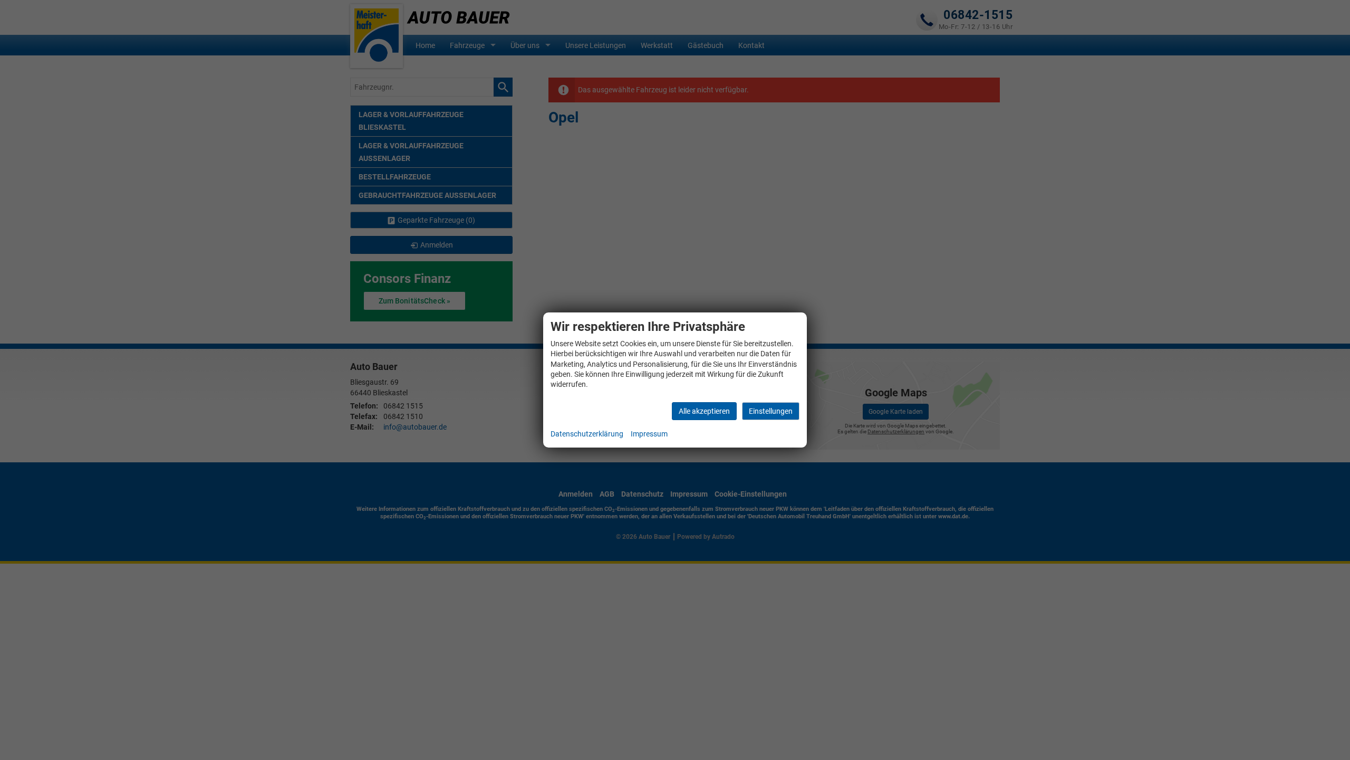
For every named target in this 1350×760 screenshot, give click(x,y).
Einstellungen (771, 411)
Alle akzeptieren (704, 411)
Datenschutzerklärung (587, 434)
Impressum (649, 434)
